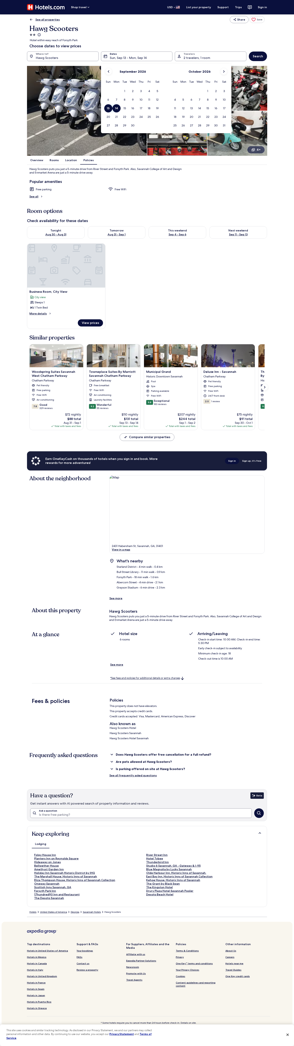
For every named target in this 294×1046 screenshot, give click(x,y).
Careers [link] (229, 957)
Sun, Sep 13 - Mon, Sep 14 (128, 58)
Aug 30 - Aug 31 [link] (55, 234)
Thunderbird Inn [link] (157, 862)
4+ (259, 150)
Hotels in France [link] (36, 982)
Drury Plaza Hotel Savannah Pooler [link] (169, 891)
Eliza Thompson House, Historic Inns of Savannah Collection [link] (74, 880)
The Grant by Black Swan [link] (163, 883)
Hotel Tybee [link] (154, 858)
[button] (124, 91)
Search (258, 56)
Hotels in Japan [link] (36, 995)
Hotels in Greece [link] (37, 1008)
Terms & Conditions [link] (187, 950)
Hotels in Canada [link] (37, 963)
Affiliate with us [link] (135, 954)
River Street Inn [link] (157, 855)
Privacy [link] (180, 957)
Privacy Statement (121, 1034)
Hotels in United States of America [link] (47, 950)
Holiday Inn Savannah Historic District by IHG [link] (64, 873)
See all (33, 196)
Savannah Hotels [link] (92, 912)
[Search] (259, 813)
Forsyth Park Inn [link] (45, 891)
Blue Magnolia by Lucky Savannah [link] (169, 869)
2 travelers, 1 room (197, 58)
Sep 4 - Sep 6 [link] (177, 234)
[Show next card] (264, 387)
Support (223, 7)
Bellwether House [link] (46, 865)
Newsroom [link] (132, 967)
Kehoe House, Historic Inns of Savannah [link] (173, 880)
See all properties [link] (47, 19)
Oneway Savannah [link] (46, 883)
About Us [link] (230, 950)
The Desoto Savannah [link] (49, 898)
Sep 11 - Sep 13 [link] (238, 234)
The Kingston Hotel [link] (159, 887)
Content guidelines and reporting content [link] (195, 984)
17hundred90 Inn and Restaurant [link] (57, 894)
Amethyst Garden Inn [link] (49, 869)
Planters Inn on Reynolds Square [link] (56, 858)
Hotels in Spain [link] (35, 988)
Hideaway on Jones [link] (47, 862)
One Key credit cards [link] (237, 976)
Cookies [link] (180, 976)
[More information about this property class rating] (39, 35)
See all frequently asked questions (133, 775)
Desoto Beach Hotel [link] (159, 894)
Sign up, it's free (251, 460)
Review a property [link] (87, 969)
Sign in (262, 7)
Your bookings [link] (85, 950)
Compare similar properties (149, 437)
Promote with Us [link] (136, 973)
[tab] (40, 844)
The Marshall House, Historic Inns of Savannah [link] (65, 876)
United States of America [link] (53, 912)
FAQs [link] (79, 957)
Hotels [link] (32, 912)
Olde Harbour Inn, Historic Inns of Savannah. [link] (176, 873)
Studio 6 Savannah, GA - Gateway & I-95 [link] (173, 865)
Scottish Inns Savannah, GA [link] (52, 887)
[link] (257, 19)
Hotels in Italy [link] (35, 969)
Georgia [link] (75, 912)
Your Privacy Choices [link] (187, 969)
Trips (238, 7)
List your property (198, 7)
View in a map (121, 549)
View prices (90, 323)
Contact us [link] (83, 963)
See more (115, 598)
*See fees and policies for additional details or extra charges (145, 678)
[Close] (287, 1034)
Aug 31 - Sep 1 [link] (117, 234)
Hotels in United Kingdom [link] (42, 976)
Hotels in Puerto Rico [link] (39, 1001)
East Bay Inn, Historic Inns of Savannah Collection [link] (179, 876)
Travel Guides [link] (233, 969)
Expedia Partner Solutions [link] (141, 960)
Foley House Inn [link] (45, 855)
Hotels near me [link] (234, 963)
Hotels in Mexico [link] (36, 957)
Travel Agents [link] (134, 979)
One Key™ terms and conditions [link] (194, 963)
